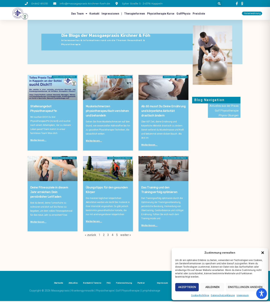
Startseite (58, 283)
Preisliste (199, 13)
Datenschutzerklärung (223, 295)
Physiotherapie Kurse (160, 13)
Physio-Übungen (229, 115)
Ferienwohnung (124, 283)
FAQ (109, 283)
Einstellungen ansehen (245, 287)
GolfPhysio (183, 13)
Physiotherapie (105, 290)
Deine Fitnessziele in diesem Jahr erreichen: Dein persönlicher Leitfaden (49, 192)
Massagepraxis (60, 290)
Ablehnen (212, 287)
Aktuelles (73, 283)
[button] (262, 253)
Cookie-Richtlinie (200, 295)
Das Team (77, 13)
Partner (141, 283)
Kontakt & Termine (92, 283)
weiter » (125, 235)
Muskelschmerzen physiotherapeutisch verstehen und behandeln (107, 111)
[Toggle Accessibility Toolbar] (261, 293)
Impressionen (110, 13)
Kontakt (94, 13)
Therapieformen (134, 13)
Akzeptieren (187, 287)
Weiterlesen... (38, 140)
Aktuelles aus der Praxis (224, 105)
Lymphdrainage (150, 290)
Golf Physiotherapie (227, 110)
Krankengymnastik (82, 290)
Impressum (243, 295)
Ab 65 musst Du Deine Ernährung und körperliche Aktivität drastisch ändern (163, 111)
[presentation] (237, 3)
